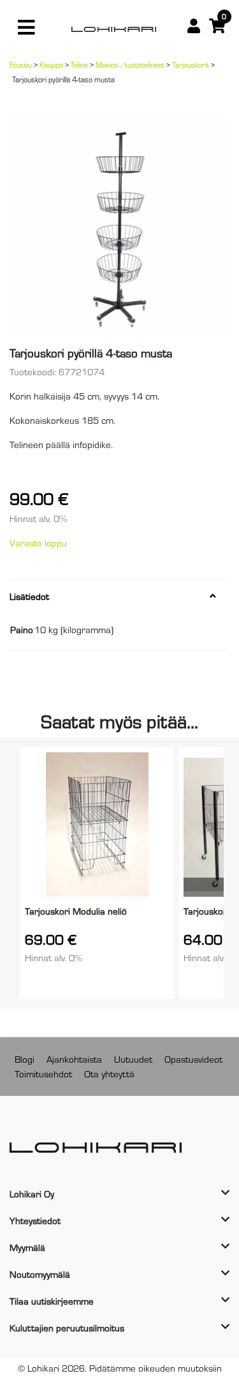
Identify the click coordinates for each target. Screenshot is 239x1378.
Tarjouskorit (190, 64)
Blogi (24, 1058)
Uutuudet (133, 1058)
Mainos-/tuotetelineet (130, 64)
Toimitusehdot (43, 1073)
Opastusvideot (193, 1058)
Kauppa (51, 64)
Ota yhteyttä (109, 1073)
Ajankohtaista (74, 1058)
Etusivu (21, 64)
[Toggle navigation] (26, 27)
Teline (79, 64)
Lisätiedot (29, 596)
